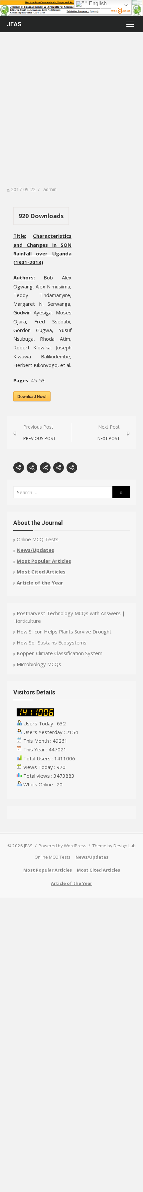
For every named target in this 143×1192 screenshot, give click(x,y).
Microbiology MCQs (39, 664)
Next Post (108, 432)
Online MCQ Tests (38, 539)
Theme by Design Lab (114, 846)
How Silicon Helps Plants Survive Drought (64, 631)
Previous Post (39, 432)
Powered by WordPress (62, 846)
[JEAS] (71, 8)
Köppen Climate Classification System (59, 653)
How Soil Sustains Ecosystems (51, 642)
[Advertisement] (71, 110)
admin (50, 189)
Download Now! (32, 396)
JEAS (14, 24)
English (97, 3)
